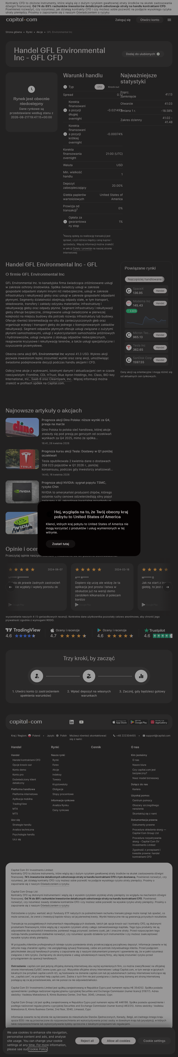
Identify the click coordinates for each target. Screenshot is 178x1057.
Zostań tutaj (60, 544)
